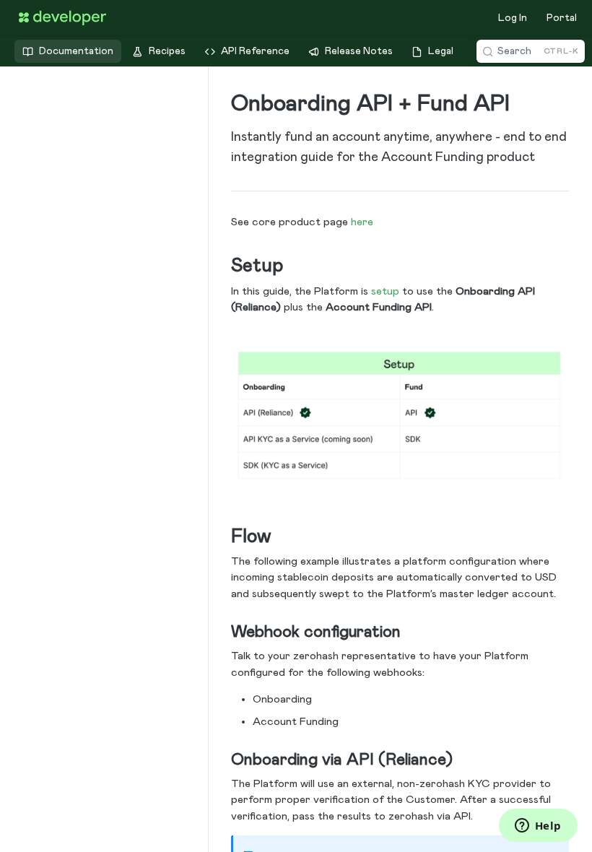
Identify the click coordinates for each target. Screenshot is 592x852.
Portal (562, 18)
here (362, 222)
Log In (512, 18)
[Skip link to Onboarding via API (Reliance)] (221, 760)
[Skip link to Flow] (221, 536)
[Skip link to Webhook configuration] (221, 632)
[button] (400, 416)
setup (385, 291)
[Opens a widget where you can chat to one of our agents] (538, 827)
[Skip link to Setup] (221, 266)
